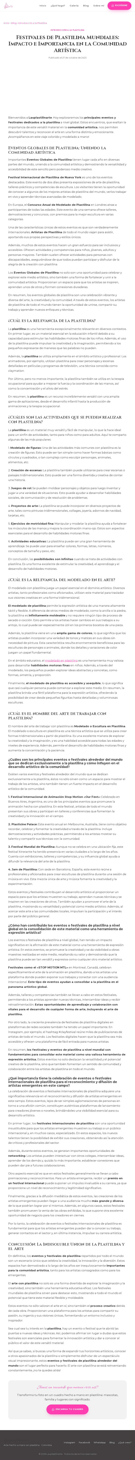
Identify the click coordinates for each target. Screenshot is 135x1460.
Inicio (43, 5)
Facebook (84, 1442)
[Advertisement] (67, 87)
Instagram (69, 1442)
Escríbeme (121, 6)
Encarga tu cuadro (69, 1409)
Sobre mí (98, 5)
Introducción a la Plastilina (32, 23)
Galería (74, 5)
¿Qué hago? (58, 5)
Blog (86, 5)
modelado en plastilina (61, 660)
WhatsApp (100, 1442)
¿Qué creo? (124, 1442)
